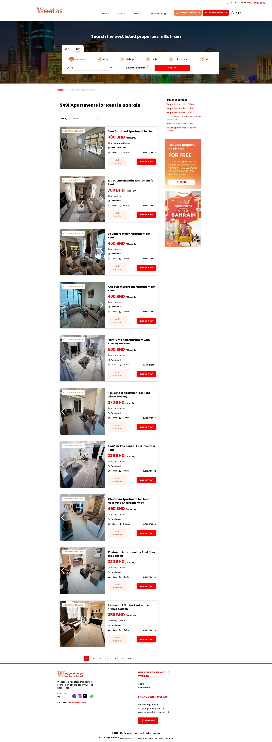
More (137, 13)
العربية (229, 2)
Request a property (148, 704)
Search (172, 67)
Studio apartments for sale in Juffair (181, 129)
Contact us (144, 687)
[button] (102, 148)
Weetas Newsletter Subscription (154, 712)
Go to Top (149, 720)
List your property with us (151, 708)
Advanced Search (135, 67)
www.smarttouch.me (147, 738)
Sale (120, 13)
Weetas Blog (158, 13)
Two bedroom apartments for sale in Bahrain (184, 118)
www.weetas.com (128, 738)
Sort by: (63, 118)
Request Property (190, 12)
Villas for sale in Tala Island (180, 123)
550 (130, 658)
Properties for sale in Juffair (180, 112)
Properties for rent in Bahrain (181, 104)
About (141, 683)
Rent (104, 13)
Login (238, 12)
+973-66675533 (256, 2)
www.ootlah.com (166, 738)
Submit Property (218, 12)
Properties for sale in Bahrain (181, 108)
